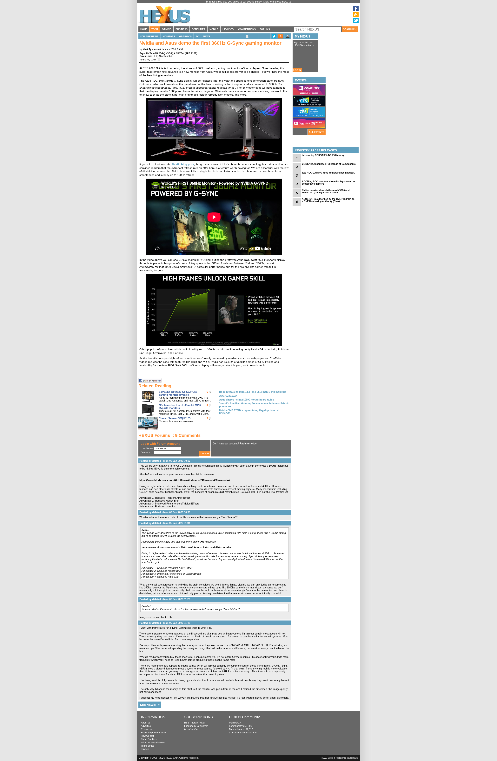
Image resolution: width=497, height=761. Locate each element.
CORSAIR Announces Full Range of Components (329, 164)
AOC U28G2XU (228, 395)
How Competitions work (153, 732)
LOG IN (297, 70)
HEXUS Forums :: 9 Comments (169, 435)
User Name (147, 448)
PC (197, 36)
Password (146, 452)
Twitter (201, 722)
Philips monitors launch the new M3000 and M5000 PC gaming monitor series (325, 191)
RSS (186, 722)
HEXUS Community (244, 717)
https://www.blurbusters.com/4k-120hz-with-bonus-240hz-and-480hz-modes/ (184, 480)
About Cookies (148, 739)
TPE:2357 (191, 53)
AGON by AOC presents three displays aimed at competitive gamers (328, 182)
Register (245, 443)
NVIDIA (150, 53)
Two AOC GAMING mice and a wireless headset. (328, 173)
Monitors (169, 36)
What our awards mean (153, 742)
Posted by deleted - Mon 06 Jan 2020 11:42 (164, 622)
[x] (290, 1)
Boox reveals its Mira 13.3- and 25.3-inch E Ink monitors (252, 391)
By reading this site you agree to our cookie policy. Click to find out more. (247, 1)
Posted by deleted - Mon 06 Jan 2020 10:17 (164, 460)
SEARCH (349, 29)
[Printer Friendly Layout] (288, 37)
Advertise (146, 726)
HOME (143, 29)
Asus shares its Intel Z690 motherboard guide (246, 399)
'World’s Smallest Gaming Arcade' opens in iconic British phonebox (253, 405)
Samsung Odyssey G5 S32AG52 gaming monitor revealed (178, 393)
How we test (147, 736)
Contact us (146, 729)
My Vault (151, 59)
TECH (154, 29)
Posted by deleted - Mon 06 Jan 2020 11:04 (164, 523)
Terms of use (147, 745)
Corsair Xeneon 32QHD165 (174, 418)
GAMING (166, 29)
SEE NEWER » (150, 704)
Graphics (185, 36)
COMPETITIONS (247, 29)
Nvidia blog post (183, 164)
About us (145, 722)
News (206, 36)
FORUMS (265, 29)
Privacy (145, 749)
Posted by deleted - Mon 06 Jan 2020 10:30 (164, 512)
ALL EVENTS (316, 132)
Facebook (189, 726)
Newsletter (202, 726)
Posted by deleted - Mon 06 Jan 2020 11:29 (164, 599)
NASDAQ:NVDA (163, 53)
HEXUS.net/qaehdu (163, 56)
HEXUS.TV (228, 29)
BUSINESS (182, 29)
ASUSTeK (179, 53)
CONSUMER (198, 29)
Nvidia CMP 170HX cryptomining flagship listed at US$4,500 (249, 412)
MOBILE (213, 29)
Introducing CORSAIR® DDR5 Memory (323, 155)
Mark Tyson (149, 49)
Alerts (194, 722)
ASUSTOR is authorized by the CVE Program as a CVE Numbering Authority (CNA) (328, 200)
